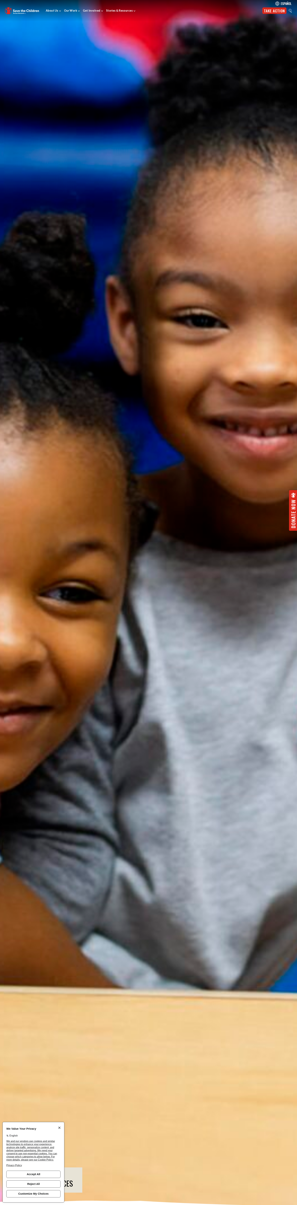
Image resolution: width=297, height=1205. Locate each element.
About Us (52, 10)
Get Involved (91, 10)
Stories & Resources (119, 10)
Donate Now (293, 513)
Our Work (70, 10)
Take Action (274, 10)
